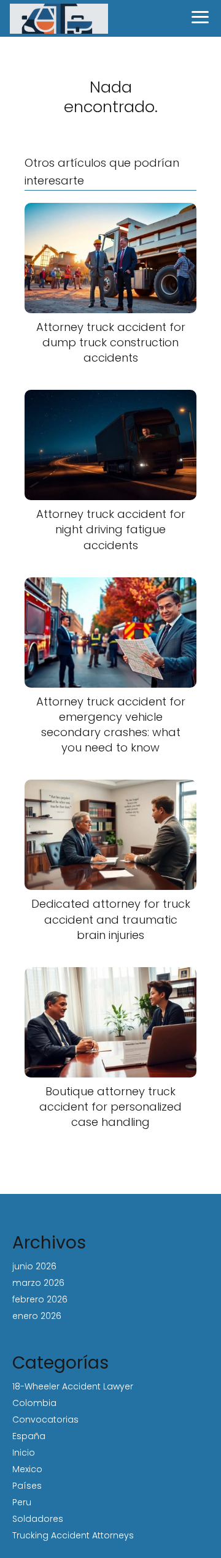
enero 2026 (36, 1316)
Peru (21, 1502)
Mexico (27, 1469)
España (28, 1436)
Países (27, 1486)
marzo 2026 (38, 1283)
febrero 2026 (40, 1299)
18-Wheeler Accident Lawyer (72, 1386)
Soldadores (37, 1519)
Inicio (23, 1452)
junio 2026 (34, 1266)
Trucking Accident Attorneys (73, 1535)
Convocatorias (45, 1419)
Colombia (34, 1403)
